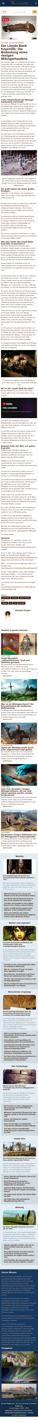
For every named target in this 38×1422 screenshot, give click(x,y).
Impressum (9, 1410)
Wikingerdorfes (6, 423)
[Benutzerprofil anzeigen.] (8, 619)
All (4, 12)
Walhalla (26, 515)
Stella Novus (23, 1415)
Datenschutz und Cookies (23, 1410)
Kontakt (30, 1412)
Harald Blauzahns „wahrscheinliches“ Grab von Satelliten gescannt (15, 660)
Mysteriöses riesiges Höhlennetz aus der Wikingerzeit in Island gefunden (19, 836)
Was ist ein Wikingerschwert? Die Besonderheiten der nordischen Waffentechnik (17, 706)
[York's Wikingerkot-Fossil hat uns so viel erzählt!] (19, 27)
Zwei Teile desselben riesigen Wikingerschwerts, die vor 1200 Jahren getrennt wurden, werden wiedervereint (16, 792)
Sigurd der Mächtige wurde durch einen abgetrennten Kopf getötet (17, 748)
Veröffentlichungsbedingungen (15, 1412)
